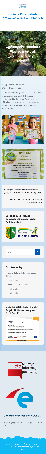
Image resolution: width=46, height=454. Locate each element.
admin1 (11, 84)
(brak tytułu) (13, 280)
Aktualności (16, 88)
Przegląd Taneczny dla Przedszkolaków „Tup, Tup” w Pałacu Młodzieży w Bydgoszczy (23, 191)
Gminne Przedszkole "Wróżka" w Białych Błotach (23, 16)
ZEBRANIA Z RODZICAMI (18, 284)
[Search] (37, 252)
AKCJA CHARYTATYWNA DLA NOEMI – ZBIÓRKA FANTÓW (26, 201)
